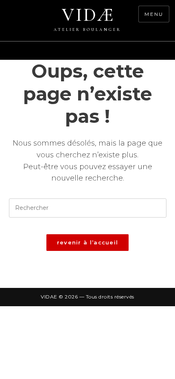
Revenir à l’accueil (87, 242)
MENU (153, 14)
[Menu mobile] (171, 55)
